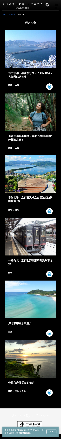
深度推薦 (12, 14)
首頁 (4, 14)
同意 (51, 431)
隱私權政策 (25, 433)
